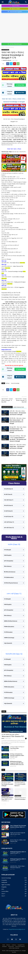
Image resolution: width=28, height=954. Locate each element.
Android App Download (14, 948)
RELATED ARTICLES (7, 407)
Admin (2, 738)
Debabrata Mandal (7, 60)
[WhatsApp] (18, 63)
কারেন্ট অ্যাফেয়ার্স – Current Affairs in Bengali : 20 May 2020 (21, 400)
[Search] (26, 2)
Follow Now (20, 85)
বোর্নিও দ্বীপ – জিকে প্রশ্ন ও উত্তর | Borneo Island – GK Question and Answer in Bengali (18, 412)
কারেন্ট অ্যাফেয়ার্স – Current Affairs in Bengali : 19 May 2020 (7, 400)
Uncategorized (18, 795)
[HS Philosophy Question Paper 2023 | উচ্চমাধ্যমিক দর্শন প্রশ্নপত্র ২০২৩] (7, 792)
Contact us (14, 945)
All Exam (7, 383)
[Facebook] (7, 63)
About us (8, 945)
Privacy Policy (11, 946)
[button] (2, 2)
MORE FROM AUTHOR (19, 407)
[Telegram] (12, 939)
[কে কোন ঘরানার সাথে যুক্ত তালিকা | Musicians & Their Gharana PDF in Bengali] (14, 724)
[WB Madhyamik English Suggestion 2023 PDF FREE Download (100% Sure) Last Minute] (5, 763)
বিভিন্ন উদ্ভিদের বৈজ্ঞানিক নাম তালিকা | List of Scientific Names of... (20, 784)
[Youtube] (20, 939)
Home (2, 47)
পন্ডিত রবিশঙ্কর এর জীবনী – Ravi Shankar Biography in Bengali (7, 784)
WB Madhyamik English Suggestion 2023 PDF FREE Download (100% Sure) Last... (17, 763)
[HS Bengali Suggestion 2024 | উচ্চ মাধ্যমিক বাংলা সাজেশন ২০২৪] (5, 860)
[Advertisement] (14, 28)
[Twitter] (11, 63)
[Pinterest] (14, 63)
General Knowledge (10, 47)
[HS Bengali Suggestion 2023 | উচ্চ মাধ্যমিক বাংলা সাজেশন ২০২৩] (5, 853)
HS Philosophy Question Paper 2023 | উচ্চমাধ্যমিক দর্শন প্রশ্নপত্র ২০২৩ (7, 799)
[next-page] (5, 459)
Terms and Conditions (20, 946)
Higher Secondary (5, 795)
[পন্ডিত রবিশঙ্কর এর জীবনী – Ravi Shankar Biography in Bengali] (7, 777)
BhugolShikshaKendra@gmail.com (17, 929)
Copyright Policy (21, 945)
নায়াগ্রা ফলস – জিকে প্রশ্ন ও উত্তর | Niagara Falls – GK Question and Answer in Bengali (17, 453)
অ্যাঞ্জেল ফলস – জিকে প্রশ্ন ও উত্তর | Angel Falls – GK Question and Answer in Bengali (18, 446)
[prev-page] (2, 459)
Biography (4, 780)
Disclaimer (4, 946)
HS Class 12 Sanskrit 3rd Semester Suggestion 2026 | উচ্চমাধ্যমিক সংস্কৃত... (17, 755)
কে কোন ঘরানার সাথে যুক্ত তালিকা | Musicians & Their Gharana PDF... (13, 735)
